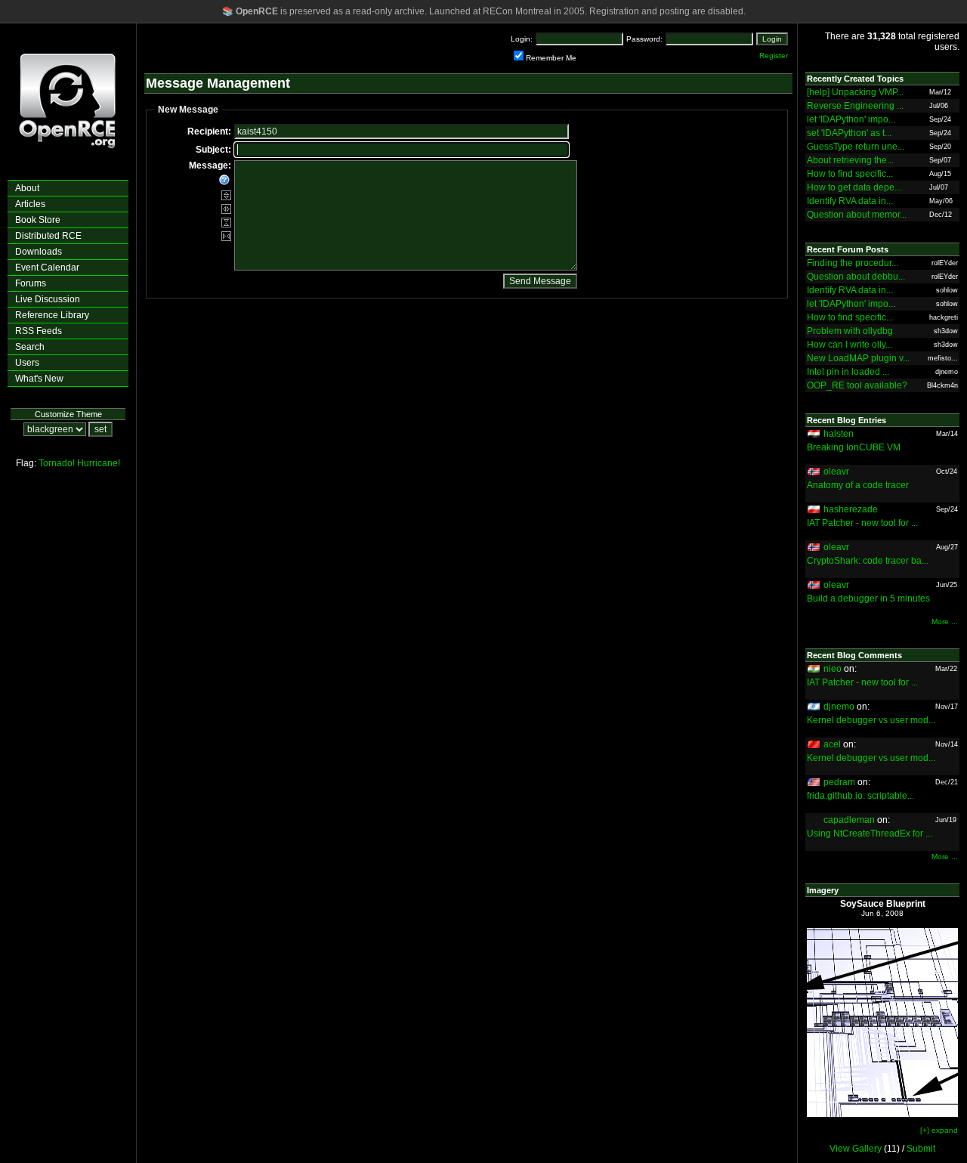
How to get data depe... (854, 187)
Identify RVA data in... (850, 201)
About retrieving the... (850, 160)
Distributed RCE (48, 235)
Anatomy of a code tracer (858, 485)
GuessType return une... (855, 146)
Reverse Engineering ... (855, 106)
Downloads (38, 251)
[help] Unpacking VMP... (855, 92)
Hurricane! (98, 463)
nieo (832, 668)
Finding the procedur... (852, 263)
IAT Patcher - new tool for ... (862, 523)
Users (27, 362)
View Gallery (856, 1148)
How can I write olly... (849, 344)
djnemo (838, 706)
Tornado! (57, 463)
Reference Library (52, 315)
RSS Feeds (38, 331)
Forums (30, 283)
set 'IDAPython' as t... (849, 133)
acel (832, 744)
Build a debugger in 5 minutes (868, 598)
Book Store (37, 220)
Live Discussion (47, 299)
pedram (839, 782)
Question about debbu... (856, 276)
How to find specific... (850, 174)
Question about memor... (857, 214)
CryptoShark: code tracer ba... (867, 560)
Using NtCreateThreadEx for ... (869, 833)
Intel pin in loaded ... (848, 372)
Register (773, 55)
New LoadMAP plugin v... (858, 358)
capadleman (849, 820)
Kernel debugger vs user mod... (871, 720)
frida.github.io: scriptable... (860, 795)
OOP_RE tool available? (857, 385)
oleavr (836, 471)
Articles (30, 204)
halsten (838, 433)
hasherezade (850, 509)
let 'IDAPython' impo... (851, 119)
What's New (39, 378)
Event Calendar (47, 267)
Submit (921, 1148)
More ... (944, 621)
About (27, 188)
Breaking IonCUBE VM (854, 447)
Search (30, 347)
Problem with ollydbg (850, 331)
